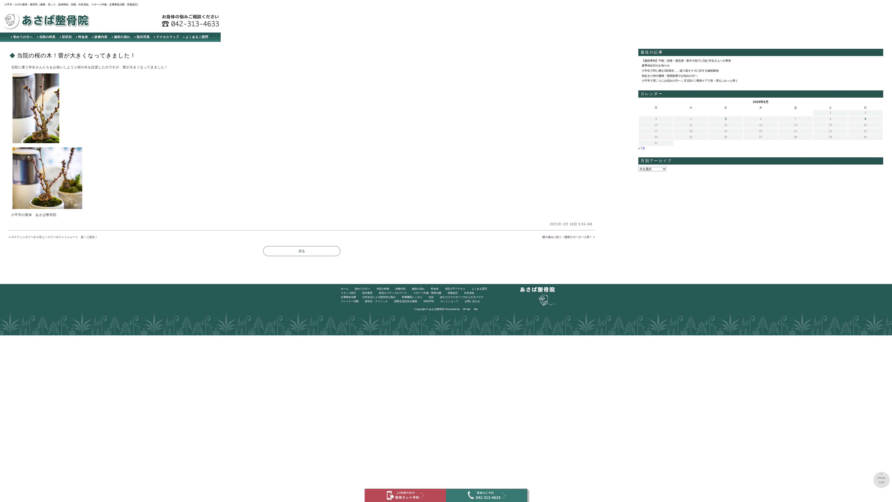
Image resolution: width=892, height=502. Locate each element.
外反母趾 (469, 292)
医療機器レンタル (412, 297)
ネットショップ (449, 301)
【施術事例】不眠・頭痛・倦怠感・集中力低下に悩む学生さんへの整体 (686, 60)
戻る (301, 251)
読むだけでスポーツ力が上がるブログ (461, 297)
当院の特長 (47, 37)
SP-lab (466, 309)
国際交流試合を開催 (405, 301)
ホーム (344, 288)
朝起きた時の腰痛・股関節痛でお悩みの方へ (670, 75)
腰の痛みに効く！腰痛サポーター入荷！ (567, 237)
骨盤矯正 (453, 292)
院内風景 (367, 292)
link (476, 309)
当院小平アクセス (455, 288)
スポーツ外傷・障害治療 (427, 292)
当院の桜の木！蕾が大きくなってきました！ (76, 55)
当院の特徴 (382, 288)
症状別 (67, 37)
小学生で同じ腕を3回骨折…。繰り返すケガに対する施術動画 (680, 70)
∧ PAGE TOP (881, 478)
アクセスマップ (167, 37)
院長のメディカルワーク (393, 292)
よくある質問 (479, 288)
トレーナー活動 (350, 301)
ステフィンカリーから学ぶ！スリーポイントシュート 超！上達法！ (54, 237)
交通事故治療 (348, 297)
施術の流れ (122, 37)
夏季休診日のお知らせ (656, 65)
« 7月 (641, 148)
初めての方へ (23, 37)
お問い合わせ (472, 301)
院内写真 (143, 37)
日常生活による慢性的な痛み (379, 297)
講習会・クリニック (376, 301)
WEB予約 (428, 301)
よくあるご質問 (197, 37)
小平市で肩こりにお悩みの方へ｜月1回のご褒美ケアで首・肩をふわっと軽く (690, 80)
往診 (431, 297)
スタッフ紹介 (348, 292)
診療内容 (101, 37)
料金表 (83, 37)
